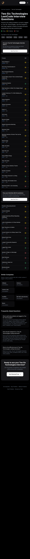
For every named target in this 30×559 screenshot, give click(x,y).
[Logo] (3, 2)
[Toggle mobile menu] (27, 2)
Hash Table (9, 37)
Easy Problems (14, 386)
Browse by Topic (19, 389)
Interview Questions (5, 9)
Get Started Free (14, 374)
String (15, 37)
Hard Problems (10, 389)
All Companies (6, 386)
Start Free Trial (14, 51)
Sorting (20, 37)
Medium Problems (23, 386)
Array (3, 37)
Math (25, 37)
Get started (22, 2)
